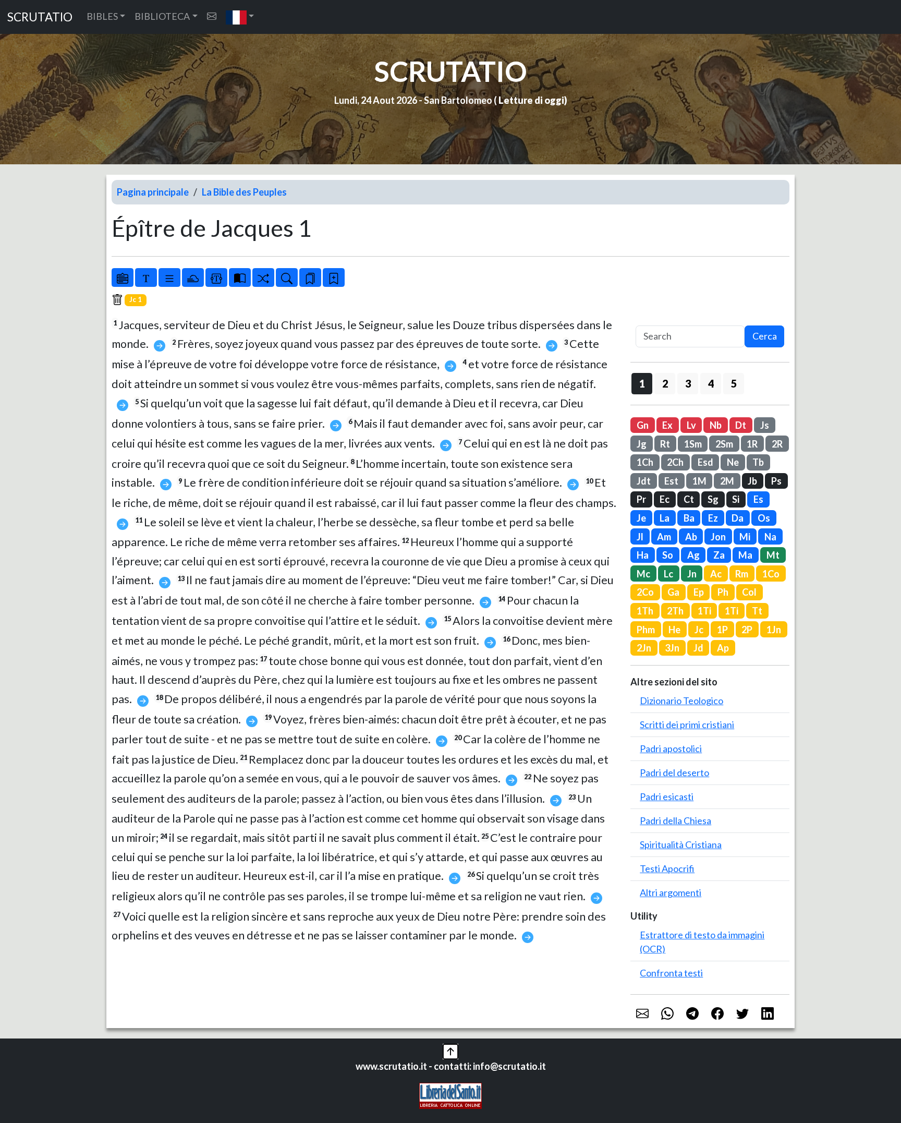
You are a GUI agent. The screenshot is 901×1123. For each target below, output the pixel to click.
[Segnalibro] (310, 277)
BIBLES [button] (102, 16)
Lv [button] (691, 425)
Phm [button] (646, 629)
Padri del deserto (674, 772)
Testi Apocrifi (667, 868)
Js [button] (764, 425)
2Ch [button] (675, 462)
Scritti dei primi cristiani (687, 724)
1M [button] (699, 481)
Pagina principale (153, 192)
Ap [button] (723, 648)
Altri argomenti (670, 892)
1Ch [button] (645, 462)
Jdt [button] (644, 481)
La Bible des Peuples (244, 192)
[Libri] (122, 277)
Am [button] (664, 536)
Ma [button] (745, 555)
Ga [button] (673, 592)
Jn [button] (692, 573)
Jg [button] (642, 444)
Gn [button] (643, 425)
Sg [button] (713, 499)
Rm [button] (741, 573)
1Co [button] (771, 573)
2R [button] (777, 444)
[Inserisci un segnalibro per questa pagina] (334, 277)
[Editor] (216, 277)
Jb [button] (752, 481)
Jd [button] (698, 648)
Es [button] (758, 499)
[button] (240, 17)
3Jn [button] (672, 648)
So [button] (667, 555)
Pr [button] (641, 499)
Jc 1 (135, 299)
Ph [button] (722, 592)
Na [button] (770, 536)
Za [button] (719, 555)
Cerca (764, 336)
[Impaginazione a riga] (169, 277)
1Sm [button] (693, 444)
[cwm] (211, 16)
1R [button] (752, 444)
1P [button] (722, 629)
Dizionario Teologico (681, 700)
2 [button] (665, 383)
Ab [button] (691, 536)
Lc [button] (668, 573)
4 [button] (711, 383)
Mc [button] (643, 573)
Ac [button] (716, 573)
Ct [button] (689, 499)
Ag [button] (693, 555)
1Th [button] (645, 611)
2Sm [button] (724, 444)
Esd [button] (705, 462)
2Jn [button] (644, 648)
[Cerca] (287, 277)
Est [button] (671, 481)
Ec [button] (664, 499)
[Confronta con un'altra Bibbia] (240, 277)
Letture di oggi (531, 100)
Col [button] (749, 592)
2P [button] (746, 629)
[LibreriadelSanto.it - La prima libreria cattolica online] (450, 1094)
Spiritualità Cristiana (681, 844)
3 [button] (688, 383)
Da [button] (738, 518)
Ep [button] (698, 592)
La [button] (664, 518)
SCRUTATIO (39, 17)
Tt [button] (757, 611)
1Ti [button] (704, 611)
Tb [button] (758, 462)
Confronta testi (671, 973)
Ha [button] (643, 555)
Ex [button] (667, 425)
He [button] (674, 629)
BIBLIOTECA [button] (162, 16)
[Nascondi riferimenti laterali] (193, 277)
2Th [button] (675, 611)
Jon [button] (718, 536)
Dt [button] (740, 425)
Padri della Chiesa (675, 820)
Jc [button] (699, 629)
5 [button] (734, 383)
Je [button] (641, 518)
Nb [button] (716, 425)
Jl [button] (640, 536)
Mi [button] (744, 536)
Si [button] (735, 499)
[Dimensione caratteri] (146, 277)
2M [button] (727, 481)
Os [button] (764, 518)
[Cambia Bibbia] (263, 277)
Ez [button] (713, 518)
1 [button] (642, 383)
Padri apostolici (671, 748)
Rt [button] (665, 444)
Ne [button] (733, 462)
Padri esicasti (666, 796)
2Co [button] (645, 592)
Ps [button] (776, 481)
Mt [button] (773, 555)
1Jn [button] (773, 629)
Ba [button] (689, 518)
